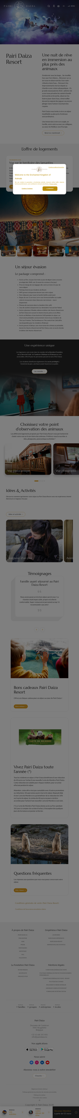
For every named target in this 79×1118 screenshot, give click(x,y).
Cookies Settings (27, 188)
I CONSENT (50, 188)
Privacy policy (53, 184)
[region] (39, 179)
